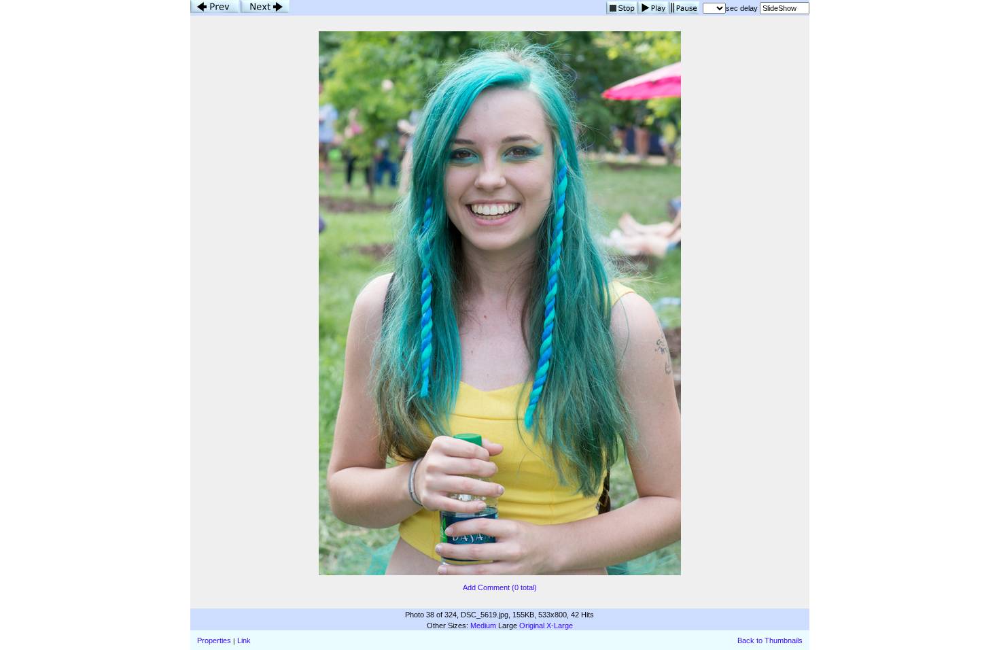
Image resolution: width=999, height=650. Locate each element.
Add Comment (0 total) (500, 587)
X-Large (559, 625)
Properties (214, 640)
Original (531, 625)
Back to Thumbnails (770, 640)
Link (244, 640)
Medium (483, 625)
